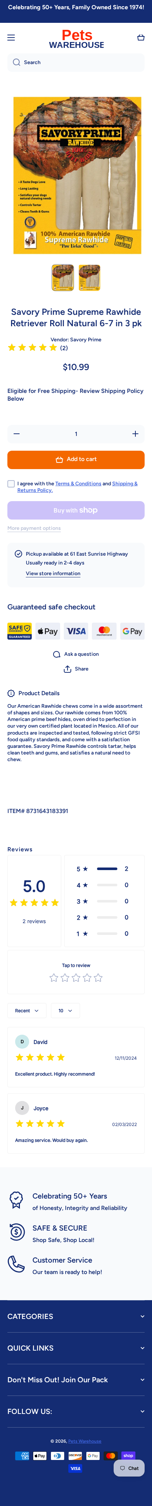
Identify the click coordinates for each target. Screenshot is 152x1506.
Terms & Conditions (78, 484)
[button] (141, 37)
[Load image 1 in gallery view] (62, 277)
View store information (53, 573)
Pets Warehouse (84, 1441)
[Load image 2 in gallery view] (89, 278)
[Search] (13, 62)
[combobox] (76, 62)
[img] (32, 348)
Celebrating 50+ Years (69, 1196)
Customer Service (62, 1260)
